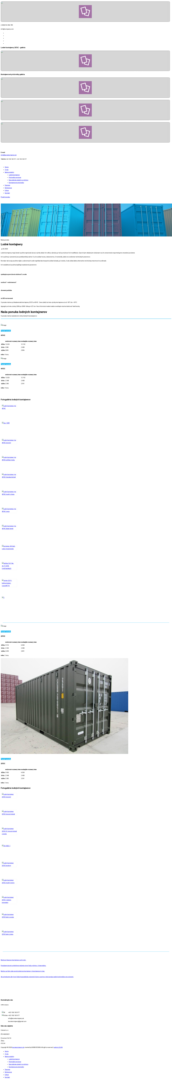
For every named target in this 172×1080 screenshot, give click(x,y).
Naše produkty (9, 172)
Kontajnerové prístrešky (16, 182)
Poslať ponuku (5, 197)
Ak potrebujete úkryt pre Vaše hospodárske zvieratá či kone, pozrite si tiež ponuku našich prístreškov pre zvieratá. (37, 977)
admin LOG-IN (58, 1047)
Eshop (7, 190)
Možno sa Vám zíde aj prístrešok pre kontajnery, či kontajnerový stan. (23, 971)
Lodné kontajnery (14, 175)
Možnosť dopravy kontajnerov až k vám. (13, 960)
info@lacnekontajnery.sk (9, 155)
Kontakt (7, 193)
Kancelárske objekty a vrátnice (18, 180)
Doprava (7, 185)
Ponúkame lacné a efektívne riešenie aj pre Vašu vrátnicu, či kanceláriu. (23, 965)
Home (7, 167)
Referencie (8, 188)
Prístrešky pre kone (15, 177)
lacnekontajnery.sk (18, 1047)
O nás (6, 169)
